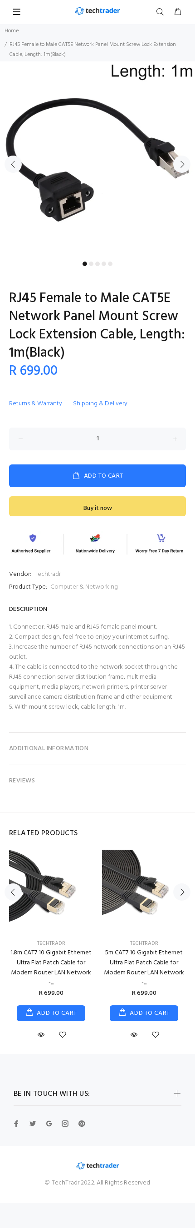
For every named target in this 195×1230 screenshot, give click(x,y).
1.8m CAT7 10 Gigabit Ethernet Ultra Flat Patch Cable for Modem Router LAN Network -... (51, 968)
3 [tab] (97, 264)
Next (181, 164)
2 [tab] (91, 264)
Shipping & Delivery (100, 403)
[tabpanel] (97, 159)
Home (12, 30)
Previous (13, 164)
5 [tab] (110, 264)
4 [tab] (104, 264)
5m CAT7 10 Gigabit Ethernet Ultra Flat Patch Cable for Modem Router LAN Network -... (144, 968)
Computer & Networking (84, 587)
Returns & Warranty (35, 403)
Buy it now (97, 508)
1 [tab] (85, 264)
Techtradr (47, 574)
